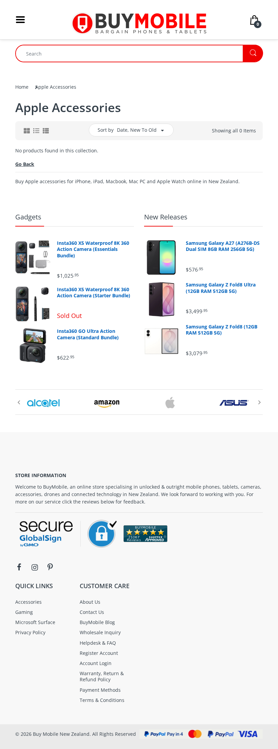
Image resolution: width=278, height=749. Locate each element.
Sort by (106, 130)
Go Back (24, 164)
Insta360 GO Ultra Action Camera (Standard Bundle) (88, 334)
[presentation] (18, 402)
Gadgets (28, 216)
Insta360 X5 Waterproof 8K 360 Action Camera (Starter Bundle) (93, 292)
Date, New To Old (137, 130)
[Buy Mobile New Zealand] (139, 19)
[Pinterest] (50, 567)
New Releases (165, 216)
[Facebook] (19, 567)
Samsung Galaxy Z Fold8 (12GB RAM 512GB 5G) (221, 330)
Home (21, 87)
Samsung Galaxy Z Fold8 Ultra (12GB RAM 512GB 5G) (221, 288)
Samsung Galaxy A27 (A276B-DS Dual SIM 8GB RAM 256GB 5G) (223, 246)
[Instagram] (34, 567)
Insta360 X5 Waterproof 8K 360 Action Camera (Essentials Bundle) (93, 249)
